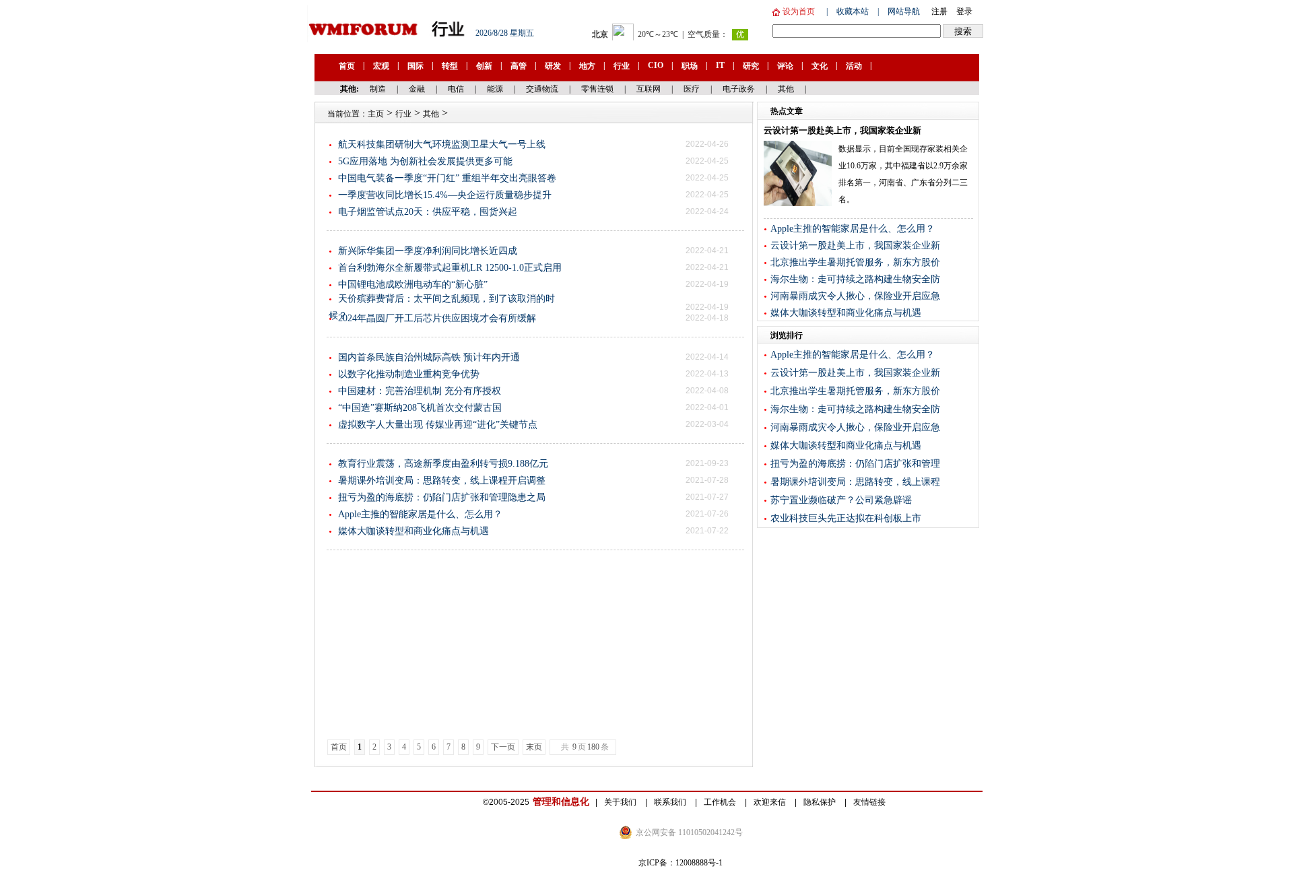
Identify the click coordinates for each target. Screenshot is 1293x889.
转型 (450, 66)
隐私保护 (820, 802)
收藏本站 (852, 11)
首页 (347, 66)
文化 (819, 66)
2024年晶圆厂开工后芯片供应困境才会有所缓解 (437, 318)
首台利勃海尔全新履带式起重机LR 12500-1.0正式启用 (450, 268)
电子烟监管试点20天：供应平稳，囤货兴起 (427, 212)
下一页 (503, 747)
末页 (534, 747)
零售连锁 (597, 89)
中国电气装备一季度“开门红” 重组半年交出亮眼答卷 (447, 178)
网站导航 (904, 11)
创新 (484, 66)
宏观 (381, 66)
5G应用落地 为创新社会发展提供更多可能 (425, 161)
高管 (518, 66)
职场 (690, 66)
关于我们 (621, 802)
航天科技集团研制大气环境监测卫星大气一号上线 (441, 144)
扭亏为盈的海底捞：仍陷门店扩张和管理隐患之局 (441, 497)
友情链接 (869, 802)
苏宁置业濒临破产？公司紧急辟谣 (841, 500)
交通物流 (542, 89)
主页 (376, 114)
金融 (417, 89)
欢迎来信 (771, 802)
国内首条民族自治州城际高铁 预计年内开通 (429, 357)
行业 (622, 66)
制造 (378, 89)
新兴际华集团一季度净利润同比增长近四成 (427, 251)
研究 (751, 66)
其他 (786, 89)
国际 (415, 66)
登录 (964, 11)
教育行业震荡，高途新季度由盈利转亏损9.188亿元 (443, 464)
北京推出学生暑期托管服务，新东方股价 (855, 262)
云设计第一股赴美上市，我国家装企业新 (855, 245)
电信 (456, 89)
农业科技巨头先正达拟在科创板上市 (845, 518)
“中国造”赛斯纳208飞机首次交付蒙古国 (420, 408)
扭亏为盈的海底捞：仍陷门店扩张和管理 (855, 464)
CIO (655, 65)
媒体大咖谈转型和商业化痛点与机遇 (413, 531)
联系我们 (671, 802)
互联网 (648, 89)
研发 (553, 66)
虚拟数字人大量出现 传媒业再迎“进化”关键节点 (437, 425)
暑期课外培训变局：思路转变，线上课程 (855, 482)
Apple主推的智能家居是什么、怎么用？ (420, 514)
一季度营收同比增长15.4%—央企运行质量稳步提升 (445, 195)
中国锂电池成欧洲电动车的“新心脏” (413, 284)
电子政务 (739, 89)
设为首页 (798, 11)
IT (720, 65)
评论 (785, 66)
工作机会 (721, 802)
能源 (495, 89)
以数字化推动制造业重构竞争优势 (408, 374)
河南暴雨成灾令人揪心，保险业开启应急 (855, 296)
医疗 (692, 89)
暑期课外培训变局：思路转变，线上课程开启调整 (441, 480)
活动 (854, 66)
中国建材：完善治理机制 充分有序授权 (419, 391)
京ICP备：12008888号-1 (680, 862)
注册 (939, 11)
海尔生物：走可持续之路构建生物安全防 (855, 279)
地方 (587, 66)
